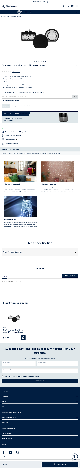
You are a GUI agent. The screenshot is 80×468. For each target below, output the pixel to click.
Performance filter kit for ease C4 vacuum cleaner (13, 331)
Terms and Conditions (31, 376)
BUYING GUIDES (7, 439)
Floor (4, 401)
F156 (4, 327)
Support (5, 423)
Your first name (7, 362)
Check (75, 96)
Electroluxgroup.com (10, 457)
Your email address (8, 369)
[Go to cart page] (72, 6)
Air (3, 407)
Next (77, 12)
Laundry (5, 396)
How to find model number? (10, 100)
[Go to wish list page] (67, 6)
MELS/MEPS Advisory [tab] (40, 2)
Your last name (42, 362)
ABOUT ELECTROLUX (8, 428)
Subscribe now (40, 381)
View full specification (12, 252)
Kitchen (5, 391)
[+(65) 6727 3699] (75, 456)
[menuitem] (9, 6)
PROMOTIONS (6, 433)
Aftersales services (9, 417)
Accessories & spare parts (11, 412)
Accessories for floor (12, 16)
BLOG (4, 444)
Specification (6, 149)
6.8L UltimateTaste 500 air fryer (13, 118)
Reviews (16, 149)
